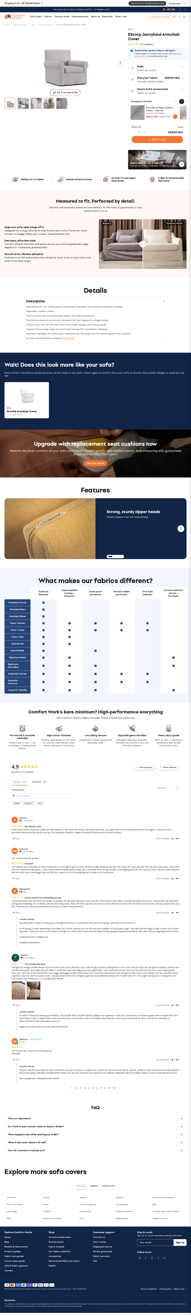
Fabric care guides (14, 1256)
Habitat (119, 1197)
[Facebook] (152, 1257)
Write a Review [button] (169, 767)
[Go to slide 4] (49, 103)
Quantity (136, 127)
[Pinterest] (145, 1257)
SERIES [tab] (94, 1186)
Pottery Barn (122, 1204)
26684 (16, 803)
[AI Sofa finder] (174, 17)
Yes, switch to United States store (147, 3)
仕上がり (29, 803)
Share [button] (17, 838)
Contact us (99, 1237)
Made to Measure (124, 1211)
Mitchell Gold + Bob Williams (165, 1211)
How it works (99, 1242)
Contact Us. (68, 338)
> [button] (120, 1087)
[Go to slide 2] (23, 103)
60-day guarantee (102, 1251)
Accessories (55, 1256)
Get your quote (95, 463)
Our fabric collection (59, 1251)
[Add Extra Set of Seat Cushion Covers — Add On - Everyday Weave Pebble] (175, 116)
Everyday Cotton (17, 602)
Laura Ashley (85, 1211)
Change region (175, 3)
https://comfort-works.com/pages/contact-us (39, 1021)
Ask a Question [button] (145, 767)
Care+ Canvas (17, 623)
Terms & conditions (149, 1289)
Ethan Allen (12, 1211)
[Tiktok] (158, 1257)
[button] (157, 68)
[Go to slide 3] (36, 103)
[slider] (142, 244)
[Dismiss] (185, 3)
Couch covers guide (14, 1261)
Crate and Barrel (88, 1204)
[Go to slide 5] (61, 103)
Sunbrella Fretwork (13, 682)
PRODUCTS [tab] (108, 1186)
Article (46, 1197)
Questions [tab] (36, 781)
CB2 (154, 1204)
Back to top (179, 1289)
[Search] (179, 17)
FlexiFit (52, 1266)
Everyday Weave (17, 616)
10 (114, 1087)
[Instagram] (139, 1257)
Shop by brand (56, 1242)
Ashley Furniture (159, 1218)
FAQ (95, 1261)
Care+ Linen (17, 637)
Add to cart (159, 139)
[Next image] (120, 62)
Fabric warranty (101, 1256)
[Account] (185, 9)
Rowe (45, 1204)
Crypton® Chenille (17, 690)
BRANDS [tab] (81, 1186)
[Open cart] (184, 17)
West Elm (11, 1197)
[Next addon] (181, 101)
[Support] (179, 9)
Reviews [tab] (17, 781)
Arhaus (83, 1197)
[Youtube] (164, 1257)
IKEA (40, 803)
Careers (8, 1270)
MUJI (82, 1218)
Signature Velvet (17, 657)
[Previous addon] (175, 101)
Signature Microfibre (13, 665)
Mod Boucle (17, 644)
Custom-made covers (60, 1237)
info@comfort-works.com (59, 1072)
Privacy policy (165, 1289)
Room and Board (15, 1204)
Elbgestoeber (122, 1218)
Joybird (46, 1211)
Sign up (180, 1242)
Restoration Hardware (163, 1197)
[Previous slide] (10, 528)
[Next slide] (181, 528)
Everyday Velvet (17, 609)
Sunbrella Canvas (17, 674)
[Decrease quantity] (134, 132)
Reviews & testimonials (16, 1247)
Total (180, 127)
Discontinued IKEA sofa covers (64, 1261)
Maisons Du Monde (52, 1218)
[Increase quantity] (144, 132)
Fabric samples (56, 1247)
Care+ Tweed (17, 630)
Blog (6, 1242)
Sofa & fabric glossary (16, 1266)
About (7, 1237)
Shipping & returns (102, 1247)
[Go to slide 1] (10, 103)
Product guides (12, 1251)
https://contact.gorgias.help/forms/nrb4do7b (117, 931)
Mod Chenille (17, 651)
